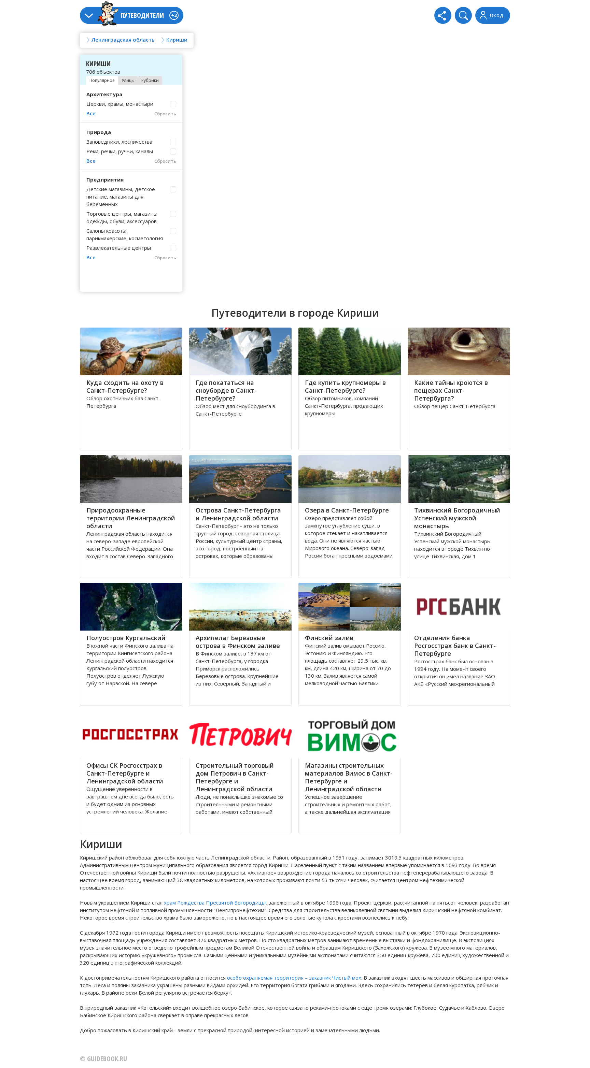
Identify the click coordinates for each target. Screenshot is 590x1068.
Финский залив (329, 638)
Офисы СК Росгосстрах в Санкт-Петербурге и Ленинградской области (124, 773)
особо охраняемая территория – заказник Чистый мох (294, 977)
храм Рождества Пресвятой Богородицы (215, 902)
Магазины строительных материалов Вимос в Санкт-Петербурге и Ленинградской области (349, 777)
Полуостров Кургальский (126, 638)
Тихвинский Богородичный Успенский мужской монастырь (457, 518)
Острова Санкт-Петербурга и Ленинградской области (238, 514)
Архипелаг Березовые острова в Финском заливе (238, 642)
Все (91, 113)
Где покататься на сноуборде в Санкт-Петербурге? (226, 390)
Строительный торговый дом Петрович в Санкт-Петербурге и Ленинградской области (235, 777)
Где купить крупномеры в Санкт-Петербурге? (345, 386)
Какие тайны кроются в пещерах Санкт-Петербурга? (451, 390)
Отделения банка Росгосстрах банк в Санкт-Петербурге (455, 646)
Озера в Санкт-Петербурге (347, 510)
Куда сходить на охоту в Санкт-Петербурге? (125, 386)
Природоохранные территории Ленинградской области (130, 518)
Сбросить (165, 113)
